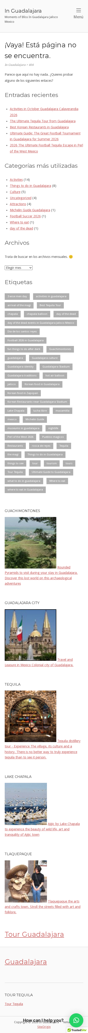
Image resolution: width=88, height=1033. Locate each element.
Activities (16, 180)
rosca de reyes (41, 445)
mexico (12, 419)
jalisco (12, 384)
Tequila (63, 445)
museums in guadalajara (23, 428)
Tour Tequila (15, 472)
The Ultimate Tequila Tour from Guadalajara (43, 121)
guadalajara (15, 358)
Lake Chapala (16, 410)
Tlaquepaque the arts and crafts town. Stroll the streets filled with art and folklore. (42, 906)
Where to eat (19, 222)
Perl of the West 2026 (20, 436)
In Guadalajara (23, 11)
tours (69, 463)
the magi (13, 454)
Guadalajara (26, 962)
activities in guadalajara (51, 296)
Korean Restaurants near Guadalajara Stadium (37, 401)
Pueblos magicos (53, 436)
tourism (52, 463)
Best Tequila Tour (50, 305)
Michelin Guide (35, 419)
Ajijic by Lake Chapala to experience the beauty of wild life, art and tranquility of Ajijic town (42, 829)
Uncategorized (20, 198)
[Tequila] (30, 741)
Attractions (18, 204)
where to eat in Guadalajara (25, 489)
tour (35, 463)
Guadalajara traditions (22, 375)
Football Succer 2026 (25, 216)
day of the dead (21, 228)
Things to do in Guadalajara (30, 186)
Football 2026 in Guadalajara (26, 340)
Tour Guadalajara (34, 934)
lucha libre (40, 410)
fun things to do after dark (24, 349)
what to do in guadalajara (24, 481)
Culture (15, 192)
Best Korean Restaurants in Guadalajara (39, 127)
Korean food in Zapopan (23, 393)
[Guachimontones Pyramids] (30, 567)
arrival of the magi (19, 305)
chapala (13, 314)
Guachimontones (60, 349)
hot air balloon (55, 375)
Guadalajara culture (44, 358)
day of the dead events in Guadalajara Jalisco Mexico (41, 322)
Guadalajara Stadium (56, 366)
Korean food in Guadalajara (42, 384)
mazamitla (62, 410)
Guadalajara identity (21, 366)
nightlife (53, 428)
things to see (15, 463)
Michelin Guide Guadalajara (30, 210)
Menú (78, 17)
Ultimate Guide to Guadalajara (51, 472)
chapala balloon (37, 314)
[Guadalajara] (30, 659)
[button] (76, 1020)
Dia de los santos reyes (22, 331)
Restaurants (15, 445)
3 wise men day (17, 296)
